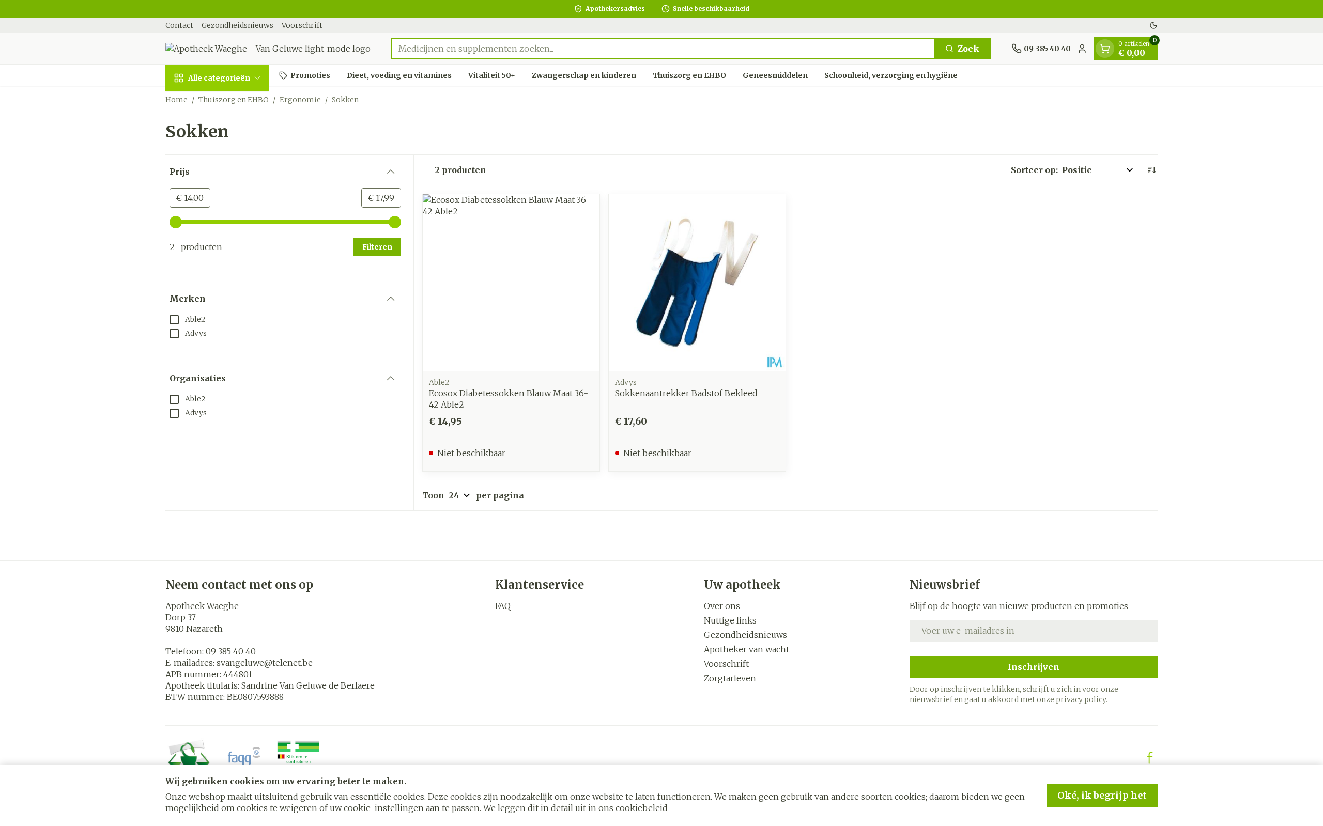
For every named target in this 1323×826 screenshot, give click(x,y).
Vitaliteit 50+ (491, 75)
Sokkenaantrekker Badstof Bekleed (686, 393)
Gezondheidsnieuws (237, 25)
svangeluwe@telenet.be (265, 663)
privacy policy (1081, 699)
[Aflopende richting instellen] (1151, 170)
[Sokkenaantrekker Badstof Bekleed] (697, 282)
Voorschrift (302, 25)
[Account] (1082, 48)
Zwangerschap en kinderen (584, 75)
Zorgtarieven (730, 678)
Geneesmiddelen (775, 75)
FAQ (503, 606)
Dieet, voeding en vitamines (399, 75)
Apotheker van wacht (746, 649)
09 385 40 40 (231, 651)
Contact (179, 25)
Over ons (722, 606)
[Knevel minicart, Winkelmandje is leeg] (1105, 48)
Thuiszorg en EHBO (689, 75)
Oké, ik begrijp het (1102, 795)
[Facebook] (1150, 758)
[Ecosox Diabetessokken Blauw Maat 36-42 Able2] (511, 282)
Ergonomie (300, 99)
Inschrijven (1033, 667)
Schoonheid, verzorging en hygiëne (891, 75)
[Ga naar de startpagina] (268, 48)
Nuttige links (730, 620)
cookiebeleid (642, 808)
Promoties (310, 75)
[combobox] (663, 48)
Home (176, 99)
